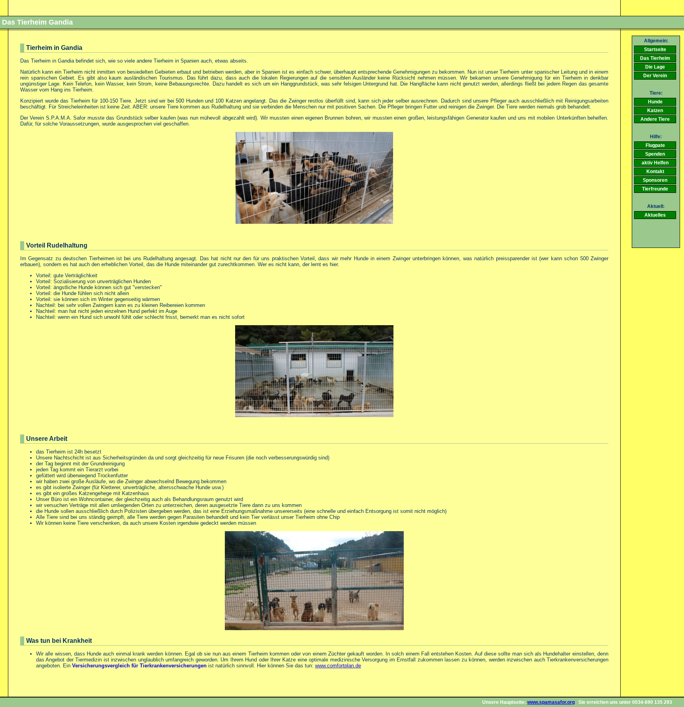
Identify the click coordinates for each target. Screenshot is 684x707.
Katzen (655, 110)
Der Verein (655, 75)
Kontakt (655, 171)
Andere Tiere (655, 119)
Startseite (655, 49)
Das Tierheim (655, 58)
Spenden (655, 154)
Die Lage (655, 67)
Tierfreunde (655, 189)
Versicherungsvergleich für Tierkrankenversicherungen (139, 666)
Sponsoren (655, 180)
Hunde (655, 102)
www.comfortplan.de (338, 666)
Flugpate (655, 145)
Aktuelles (655, 215)
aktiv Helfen (655, 163)
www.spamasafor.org (551, 702)
